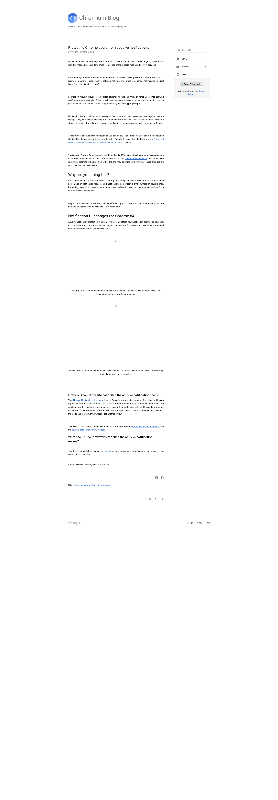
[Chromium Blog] (99, 22)
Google (190, 523)
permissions (106, 485)
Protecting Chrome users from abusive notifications (108, 48)
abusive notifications (81, 485)
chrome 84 (95, 485)
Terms (207, 523)
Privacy (199, 523)
